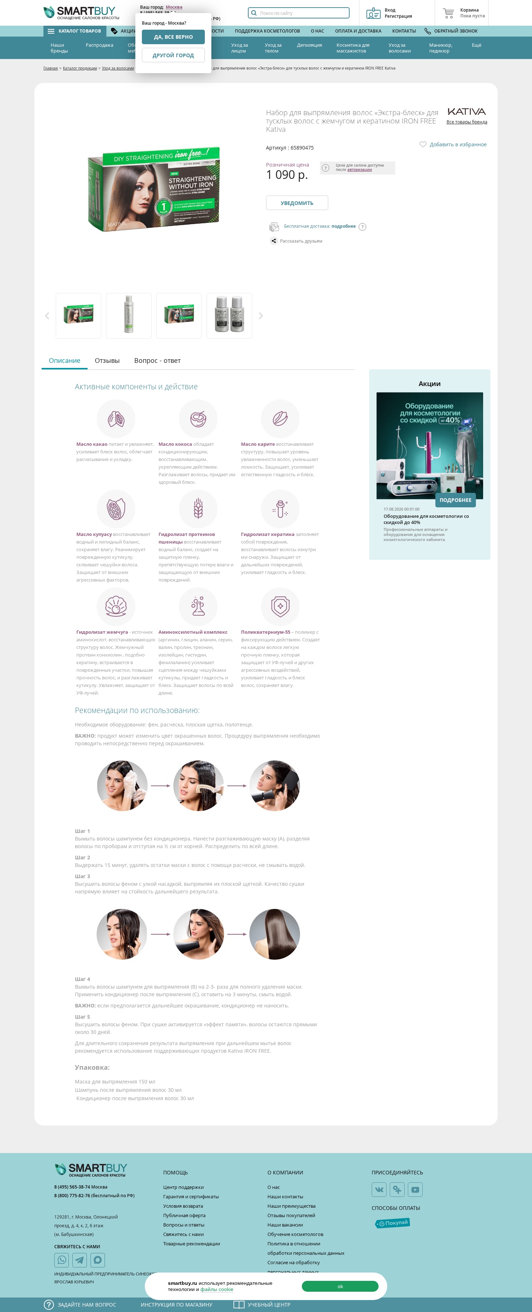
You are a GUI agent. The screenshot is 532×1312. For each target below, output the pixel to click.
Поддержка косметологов (267, 31)
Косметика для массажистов (353, 48)
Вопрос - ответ (157, 360)
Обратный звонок (456, 31)
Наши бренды (59, 48)
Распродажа (99, 45)
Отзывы (107, 360)
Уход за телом (273, 48)
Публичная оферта (184, 1215)
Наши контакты (285, 1196)
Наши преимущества (291, 1206)
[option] (79, 316)
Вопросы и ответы (183, 1224)
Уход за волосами (400, 48)
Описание (64, 360)
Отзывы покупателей (291, 1215)
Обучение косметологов (295, 1234)
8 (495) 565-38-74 (72, 1187)
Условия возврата (183, 1206)
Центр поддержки (183, 1187)
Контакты (404, 31)
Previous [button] (47, 315)
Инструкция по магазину (176, 1304)
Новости (213, 31)
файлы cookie (216, 1289)
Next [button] (261, 315)
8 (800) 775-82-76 (72, 1195)
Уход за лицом (239, 48)
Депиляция (309, 45)
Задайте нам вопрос (87, 1304)
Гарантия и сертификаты (191, 1196)
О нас (317, 31)
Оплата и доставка (358, 31)
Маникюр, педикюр (440, 48)
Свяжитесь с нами (183, 1234)
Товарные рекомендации (191, 1243)
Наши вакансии (285, 1224)
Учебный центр (269, 1304)
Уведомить (297, 203)
